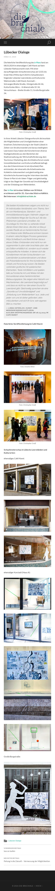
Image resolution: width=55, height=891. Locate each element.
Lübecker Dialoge (14, 841)
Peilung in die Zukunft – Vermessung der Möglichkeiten (27, 859)
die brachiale (26, 886)
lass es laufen (12, 849)
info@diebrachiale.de (26, 196)
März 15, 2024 (10, 57)
